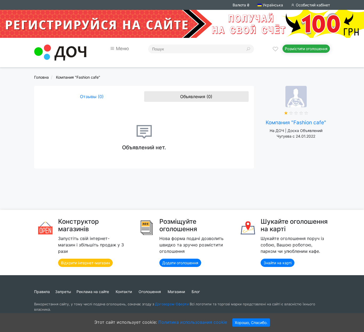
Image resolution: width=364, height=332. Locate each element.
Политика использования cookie (192, 322)
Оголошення (150, 291)
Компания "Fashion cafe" (296, 122)
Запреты (63, 291)
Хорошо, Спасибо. (251, 322)
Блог (196, 291)
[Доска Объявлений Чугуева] (60, 52)
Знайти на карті (278, 263)
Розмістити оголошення (306, 48)
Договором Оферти (172, 304)
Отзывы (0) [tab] (92, 96)
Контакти (124, 291)
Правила (42, 291)
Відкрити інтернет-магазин (85, 263)
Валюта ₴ (241, 5)
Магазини (176, 291)
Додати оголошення (180, 263)
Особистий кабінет (312, 5)
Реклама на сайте (92, 291)
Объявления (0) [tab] (196, 96)
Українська (272, 5)
